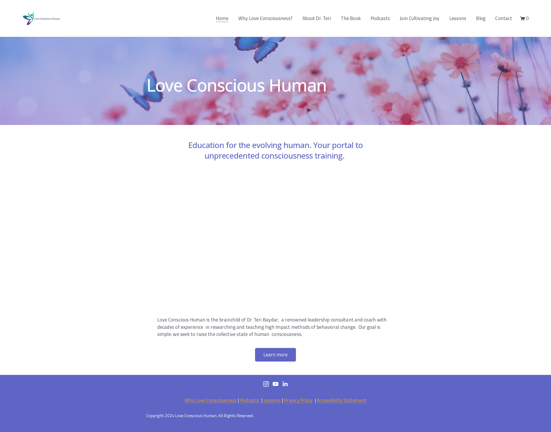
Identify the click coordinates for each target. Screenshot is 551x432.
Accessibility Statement (341, 400)
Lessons (457, 18)
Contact (503, 18)
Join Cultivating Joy (419, 18)
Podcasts (380, 18)
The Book (351, 18)
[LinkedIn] (285, 384)
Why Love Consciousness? (265, 18)
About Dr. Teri (316, 18)
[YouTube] (275, 384)
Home (222, 18)
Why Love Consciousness (211, 400)
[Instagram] (266, 384)
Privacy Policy (298, 400)
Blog (480, 18)
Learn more (275, 354)
